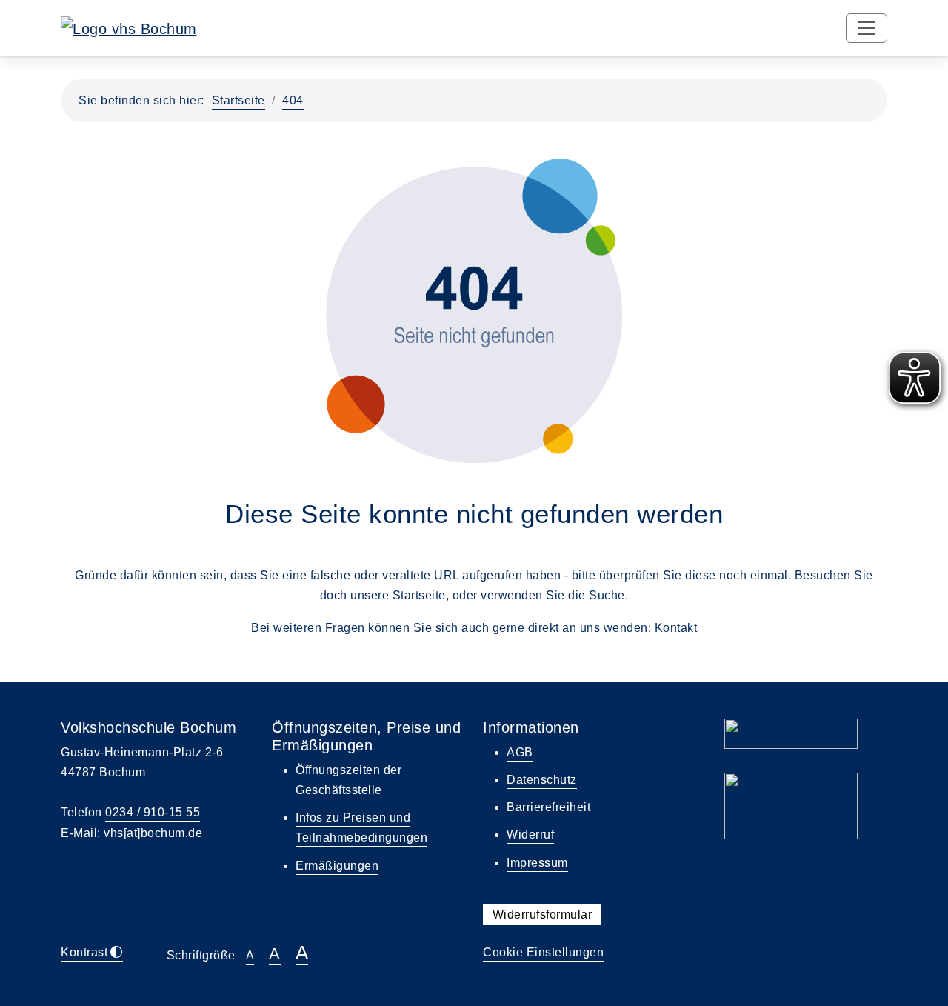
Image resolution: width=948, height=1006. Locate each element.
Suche (607, 595)
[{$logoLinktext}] (129, 27)
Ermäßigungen (337, 865)
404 (293, 100)
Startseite (238, 100)
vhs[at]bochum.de (153, 833)
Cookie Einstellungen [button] (543, 952)
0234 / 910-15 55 (152, 812)
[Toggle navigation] (866, 28)
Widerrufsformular (542, 914)
